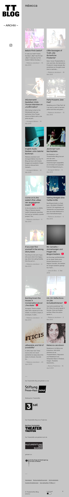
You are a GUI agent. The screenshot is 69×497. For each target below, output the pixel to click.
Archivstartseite (53, 480)
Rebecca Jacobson (33, 63)
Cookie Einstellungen (31, 483)
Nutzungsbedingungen (40, 480)
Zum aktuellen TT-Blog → (47, 483)
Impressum (28, 480)
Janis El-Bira (52, 271)
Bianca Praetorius (54, 366)
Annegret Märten (32, 121)
